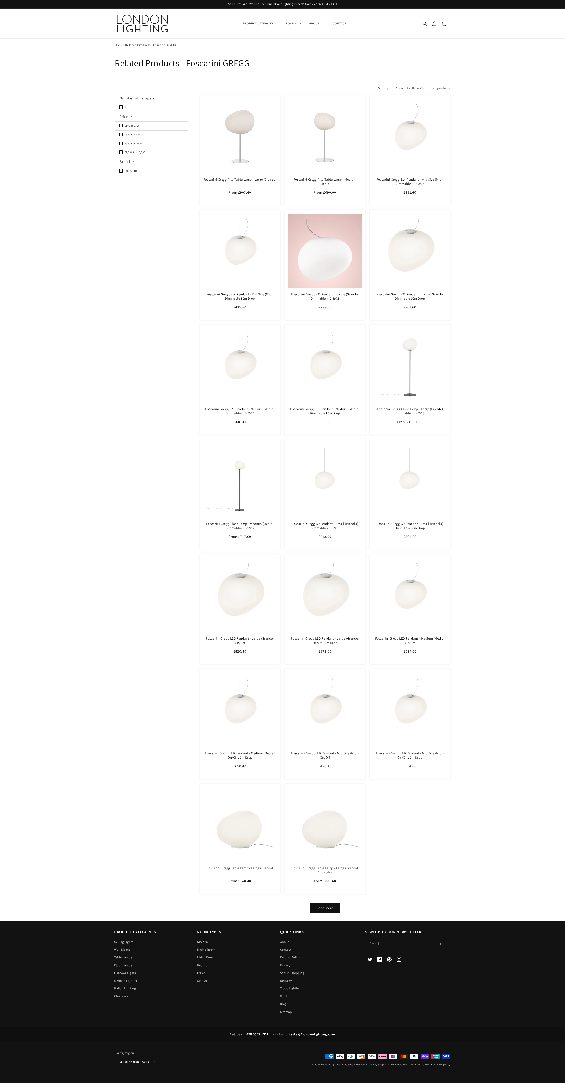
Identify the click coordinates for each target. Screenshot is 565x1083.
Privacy (285, 965)
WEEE (284, 996)
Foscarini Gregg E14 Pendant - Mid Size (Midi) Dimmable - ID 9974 (409, 181)
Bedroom (203, 965)
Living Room (206, 957)
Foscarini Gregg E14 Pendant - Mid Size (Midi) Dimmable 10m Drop (239, 296)
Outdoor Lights (125, 973)
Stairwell (203, 981)
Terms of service (420, 1064)
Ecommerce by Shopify (374, 1064)
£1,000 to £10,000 (134, 152)
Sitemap (286, 1012)
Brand (125, 161)
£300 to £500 (132, 134)
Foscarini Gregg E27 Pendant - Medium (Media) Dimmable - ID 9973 (239, 411)
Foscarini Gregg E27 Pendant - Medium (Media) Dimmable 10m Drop (324, 411)
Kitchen (202, 942)
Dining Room (206, 950)
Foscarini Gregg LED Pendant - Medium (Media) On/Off (410, 640)
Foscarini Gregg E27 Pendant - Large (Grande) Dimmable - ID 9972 (324, 296)
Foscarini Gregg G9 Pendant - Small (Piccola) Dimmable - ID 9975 (325, 526)
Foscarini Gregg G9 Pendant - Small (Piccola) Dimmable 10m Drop (410, 526)
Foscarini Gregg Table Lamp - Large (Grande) (240, 868)
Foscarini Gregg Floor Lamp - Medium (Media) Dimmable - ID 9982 (240, 526)
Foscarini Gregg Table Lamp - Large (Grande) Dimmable (325, 870)
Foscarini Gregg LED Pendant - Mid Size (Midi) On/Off (325, 755)
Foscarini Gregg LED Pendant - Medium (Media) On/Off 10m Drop (240, 755)
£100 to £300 (132, 125)
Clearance (121, 996)
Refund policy (399, 1064)
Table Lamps (123, 957)
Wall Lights (122, 950)
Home (119, 45)
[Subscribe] (439, 944)
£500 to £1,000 (133, 143)
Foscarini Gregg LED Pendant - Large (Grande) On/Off (240, 640)
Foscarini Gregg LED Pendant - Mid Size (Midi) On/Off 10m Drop (410, 755)
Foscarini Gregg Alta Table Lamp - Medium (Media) (325, 181)
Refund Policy (290, 957)
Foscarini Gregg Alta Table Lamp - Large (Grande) (240, 179)
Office (201, 973)
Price (124, 116)
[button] (257, 23)
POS (352, 1064)
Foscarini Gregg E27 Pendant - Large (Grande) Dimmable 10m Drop (410, 296)
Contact (285, 950)
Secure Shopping (292, 973)
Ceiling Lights (123, 942)
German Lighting (126, 981)
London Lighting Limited (335, 1064)
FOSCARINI (131, 171)
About (284, 942)
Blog (283, 1004)
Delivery (286, 981)
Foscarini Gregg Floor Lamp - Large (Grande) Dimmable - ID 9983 (410, 411)
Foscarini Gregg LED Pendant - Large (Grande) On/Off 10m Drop (325, 640)
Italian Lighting (125, 988)
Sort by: (383, 88)
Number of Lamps (135, 98)
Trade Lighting (290, 988)
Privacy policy (442, 1064)
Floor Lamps (123, 965)
